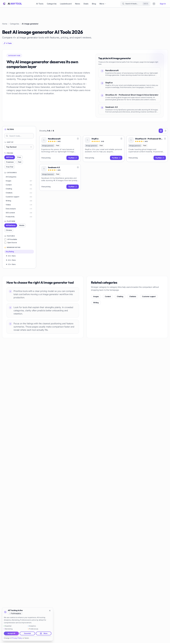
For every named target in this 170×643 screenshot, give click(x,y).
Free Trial (9, 167)
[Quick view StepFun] (120, 139)
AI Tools (39, 4)
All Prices (9, 157)
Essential (27, 633)
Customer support (149, 296)
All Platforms (11, 225)
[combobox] (19, 147)
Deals (86, 4)
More (101, 4)
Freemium (10, 162)
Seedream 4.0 (54, 167)
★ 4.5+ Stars (11, 256)
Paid (19, 162)
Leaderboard (65, 4)
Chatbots (132, 296)
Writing (96, 303)
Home (4, 24)
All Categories (11, 177)
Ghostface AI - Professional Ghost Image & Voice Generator (149, 139)
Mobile (21, 225)
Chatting (120, 296)
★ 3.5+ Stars (11, 264)
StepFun (95, 139)
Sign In (163, 4)
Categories (52, 4)
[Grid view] (161, 131)
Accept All (11, 633)
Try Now (71, 158)
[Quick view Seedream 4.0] (77, 168)
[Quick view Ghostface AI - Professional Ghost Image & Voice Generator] (164, 139)
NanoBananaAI (54, 139)
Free (19, 157)
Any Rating (10, 252)
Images (96, 296)
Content (108, 296)
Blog (94, 4)
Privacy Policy (17, 638)
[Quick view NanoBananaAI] (77, 139)
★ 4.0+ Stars (11, 260)
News (77, 4)
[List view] (165, 131)
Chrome (9, 230)
